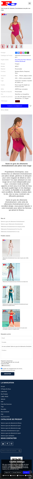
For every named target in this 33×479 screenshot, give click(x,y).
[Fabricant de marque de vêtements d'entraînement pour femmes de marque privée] (16, 294)
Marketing (28, 475)
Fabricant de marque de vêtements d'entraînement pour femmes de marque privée (15, 305)
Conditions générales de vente (8, 370)
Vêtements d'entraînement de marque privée (13, 226)
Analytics (14, 475)
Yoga (2, 406)
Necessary (6, 475)
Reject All (7, 472)
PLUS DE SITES (5, 416)
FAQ (2, 414)
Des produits (4, 394)
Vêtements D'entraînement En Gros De (11, 229)
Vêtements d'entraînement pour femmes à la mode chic (15, 281)
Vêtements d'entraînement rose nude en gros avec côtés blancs (15, 258)
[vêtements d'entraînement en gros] (17, 101)
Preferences (21, 475)
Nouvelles (3, 409)
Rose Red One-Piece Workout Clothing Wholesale (23, 60)
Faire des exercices (6, 404)
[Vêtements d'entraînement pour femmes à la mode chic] (16, 272)
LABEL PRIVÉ (4, 396)
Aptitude (3, 399)
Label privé (4, 391)
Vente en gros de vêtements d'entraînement (12, 221)
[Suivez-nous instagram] (11, 443)
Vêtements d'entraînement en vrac (10, 231)
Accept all (26, 472)
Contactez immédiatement (14, 106)
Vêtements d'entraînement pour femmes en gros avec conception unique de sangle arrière (15, 328)
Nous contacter (5, 411)
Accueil (3, 386)
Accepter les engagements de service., (12, 369)
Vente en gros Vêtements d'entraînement (12, 224)
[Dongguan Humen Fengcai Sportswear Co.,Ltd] (9, 3)
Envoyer (7, 374)
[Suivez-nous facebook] (7, 443)
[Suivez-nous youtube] (3, 443)
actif (2, 401)
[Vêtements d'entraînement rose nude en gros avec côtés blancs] (16, 248)
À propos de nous (6, 389)
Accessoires (6, 365)
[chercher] (19, 451)
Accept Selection (17, 472)
